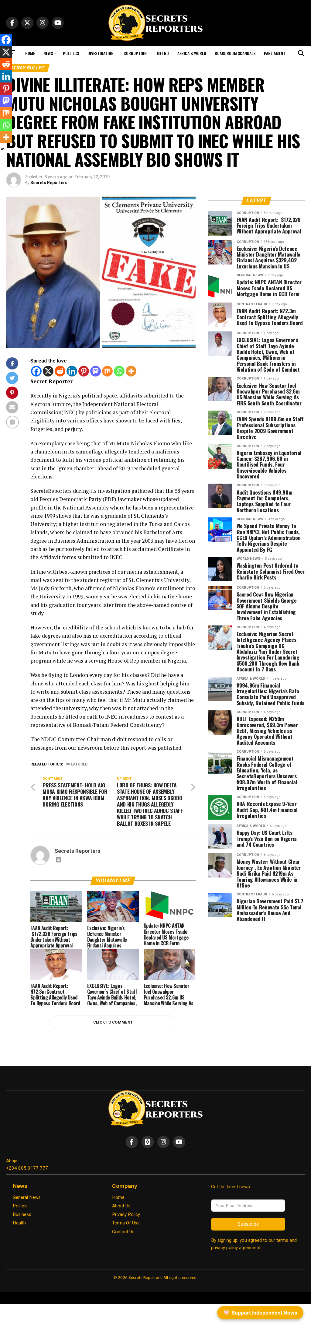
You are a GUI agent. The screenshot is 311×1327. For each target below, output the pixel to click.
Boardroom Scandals (235, 53)
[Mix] (107, 371)
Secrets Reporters (48, 182)
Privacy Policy (126, 1214)
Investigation (100, 53)
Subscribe (248, 1224)
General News (27, 1197)
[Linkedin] (72, 371)
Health (19, 1223)
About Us (121, 1206)
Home (30, 53)
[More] (131, 371)
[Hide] (2, 149)
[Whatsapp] (119, 371)
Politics (71, 53)
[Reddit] (60, 371)
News (48, 53)
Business (22, 1214)
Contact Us (123, 1231)
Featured (78, 764)
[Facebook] (36, 371)
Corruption (135, 53)
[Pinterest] (83, 371)
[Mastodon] (95, 371)
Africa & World (191, 53)
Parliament (274, 53)
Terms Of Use (126, 1223)
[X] (48, 371)
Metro (163, 53)
